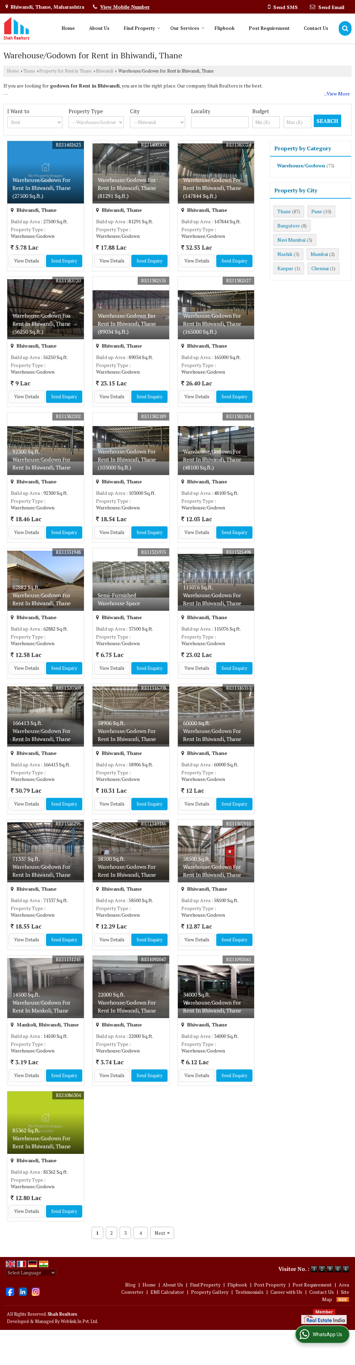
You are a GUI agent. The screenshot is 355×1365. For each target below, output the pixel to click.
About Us (99, 28)
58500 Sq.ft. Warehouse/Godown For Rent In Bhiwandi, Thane (127, 866)
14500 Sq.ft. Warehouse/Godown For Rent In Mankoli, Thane (41, 1002)
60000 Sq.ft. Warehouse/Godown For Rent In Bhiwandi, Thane (212, 730)
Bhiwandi (104, 71)
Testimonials (249, 1292)
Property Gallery (209, 1292)
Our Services (184, 28)
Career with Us (286, 1292)
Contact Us (316, 28)
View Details (26, 261)
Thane (29, 71)
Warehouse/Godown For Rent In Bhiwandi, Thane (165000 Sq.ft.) (212, 323)
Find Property (139, 28)
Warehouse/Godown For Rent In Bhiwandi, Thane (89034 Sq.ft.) (127, 323)
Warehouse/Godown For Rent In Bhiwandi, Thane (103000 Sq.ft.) (127, 459)
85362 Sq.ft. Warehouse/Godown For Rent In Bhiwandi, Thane (41, 1138)
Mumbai (319, 254)
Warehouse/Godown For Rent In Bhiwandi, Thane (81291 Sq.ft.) (127, 187)
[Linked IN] (23, 1291)
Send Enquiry (64, 261)
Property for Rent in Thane (65, 71)
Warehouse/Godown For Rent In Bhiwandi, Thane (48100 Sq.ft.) (212, 459)
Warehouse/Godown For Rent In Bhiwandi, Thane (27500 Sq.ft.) (41, 187)
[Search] (345, 28)
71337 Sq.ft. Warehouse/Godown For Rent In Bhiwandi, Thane (41, 866)
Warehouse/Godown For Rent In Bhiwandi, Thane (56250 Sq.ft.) (41, 323)
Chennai (320, 268)
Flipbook (225, 28)
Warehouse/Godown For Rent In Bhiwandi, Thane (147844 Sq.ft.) (212, 187)
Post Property (270, 1284)
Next (162, 1233)
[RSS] (343, 1299)
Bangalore (288, 225)
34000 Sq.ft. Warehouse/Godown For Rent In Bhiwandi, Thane (212, 1002)
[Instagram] (36, 1291)
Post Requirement (269, 28)
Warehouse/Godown (301, 165)
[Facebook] (10, 1291)
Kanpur (285, 268)
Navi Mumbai (291, 239)
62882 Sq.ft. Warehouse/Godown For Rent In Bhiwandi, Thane (41, 595)
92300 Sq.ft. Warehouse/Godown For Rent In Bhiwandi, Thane (41, 459)
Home (68, 28)
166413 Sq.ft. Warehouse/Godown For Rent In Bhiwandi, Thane (41, 730)
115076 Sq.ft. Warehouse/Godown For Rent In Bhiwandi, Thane (212, 595)
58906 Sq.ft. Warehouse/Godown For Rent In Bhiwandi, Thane (127, 730)
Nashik (285, 254)
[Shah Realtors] (16, 28)
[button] (125, 6)
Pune (316, 211)
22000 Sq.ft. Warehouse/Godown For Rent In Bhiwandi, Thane (127, 1002)
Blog (130, 1284)
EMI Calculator (167, 1292)
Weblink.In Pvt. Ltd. (79, 1321)
